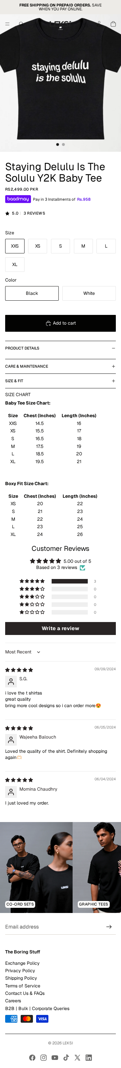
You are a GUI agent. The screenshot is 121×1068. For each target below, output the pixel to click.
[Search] (21, 24)
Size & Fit (14, 381)
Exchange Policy (22, 963)
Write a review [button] (60, 628)
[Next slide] (109, 867)
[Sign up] (109, 927)
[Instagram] (43, 1058)
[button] (32, 581)
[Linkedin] (89, 1058)
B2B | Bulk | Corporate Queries (37, 1008)
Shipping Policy (21, 978)
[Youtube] (55, 1058)
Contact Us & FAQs (25, 993)
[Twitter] (77, 1058)
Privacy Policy (20, 970)
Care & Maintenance (26, 366)
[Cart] (113, 24)
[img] (19, 670)
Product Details (22, 348)
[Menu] (7, 24)
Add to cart (64, 323)
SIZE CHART (18, 394)
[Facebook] (32, 1058)
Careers (13, 1001)
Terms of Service (22, 986)
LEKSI (68, 1043)
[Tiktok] (66, 1058)
